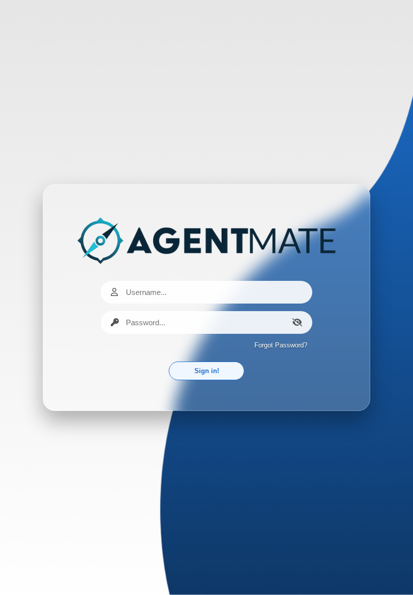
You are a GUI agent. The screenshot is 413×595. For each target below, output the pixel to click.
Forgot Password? (280, 345)
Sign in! (206, 371)
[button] (297, 322)
